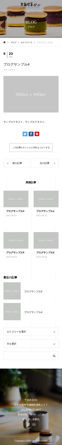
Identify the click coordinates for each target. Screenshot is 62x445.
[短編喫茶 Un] (31, 5)
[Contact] (33, 424)
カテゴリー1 (9, 70)
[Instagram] (28, 424)
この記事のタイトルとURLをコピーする (31, 147)
